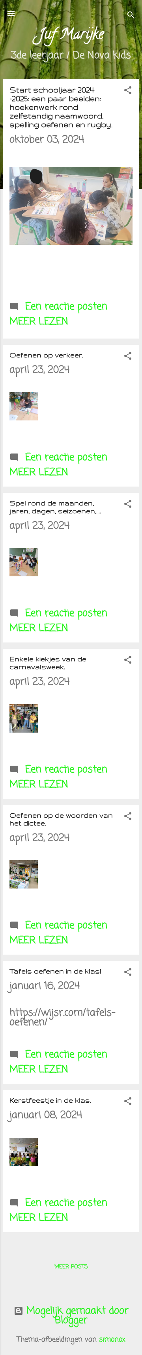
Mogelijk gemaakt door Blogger (76, 1315)
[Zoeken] (131, 16)
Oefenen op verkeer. (46, 355)
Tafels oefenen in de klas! (55, 971)
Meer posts (71, 1267)
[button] (128, 91)
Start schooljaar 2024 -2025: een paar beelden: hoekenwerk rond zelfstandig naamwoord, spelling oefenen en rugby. (60, 107)
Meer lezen (38, 321)
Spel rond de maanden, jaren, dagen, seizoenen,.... (55, 507)
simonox (112, 1340)
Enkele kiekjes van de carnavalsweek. (47, 662)
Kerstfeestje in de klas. (50, 1100)
